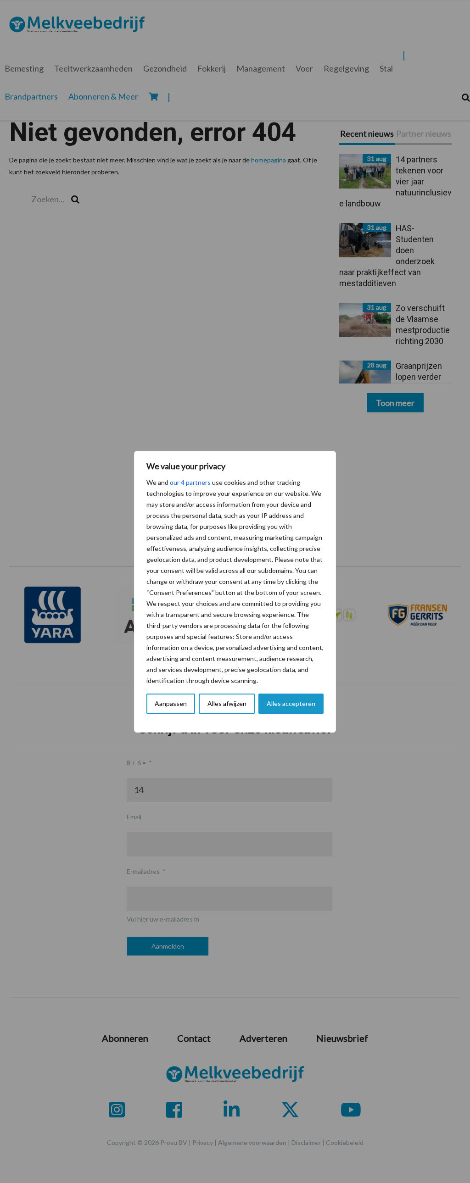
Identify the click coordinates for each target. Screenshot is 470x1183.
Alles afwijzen (226, 703)
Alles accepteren (291, 703)
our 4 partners (190, 482)
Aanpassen (171, 703)
